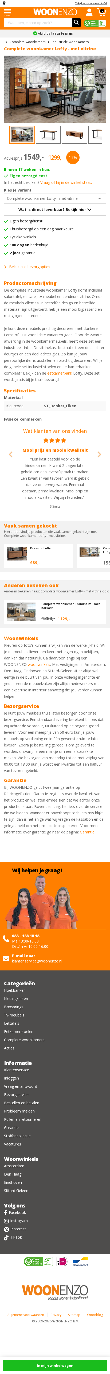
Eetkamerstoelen (18, 1031)
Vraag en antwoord (20, 1086)
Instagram (19, 1220)
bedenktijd (29, 244)
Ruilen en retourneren (22, 1119)
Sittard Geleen (16, 1190)
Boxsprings (13, 1006)
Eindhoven (13, 1182)
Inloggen (11, 1078)
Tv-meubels (14, 1015)
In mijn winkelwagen (55, 1365)
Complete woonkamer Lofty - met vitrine (42, 198)
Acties (9, 1048)
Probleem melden (19, 1111)
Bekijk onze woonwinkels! (91, 3)
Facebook (17, 1212)
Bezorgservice (16, 1094)
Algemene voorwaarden (25, 1315)
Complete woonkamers (24, 1039)
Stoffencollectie (17, 1135)
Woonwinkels (21, 1159)
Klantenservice (16, 1069)
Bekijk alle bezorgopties (29, 266)
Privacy (56, 1315)
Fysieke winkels (23, 236)
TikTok (16, 1237)
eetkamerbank (59, 373)
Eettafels (11, 1023)
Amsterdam (14, 1165)
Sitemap (74, 1315)
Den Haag (12, 1174)
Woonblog (95, 1315)
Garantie (87, 832)
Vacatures (12, 1144)
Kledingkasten (16, 998)
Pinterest (18, 1228)
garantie (23, 252)
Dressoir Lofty (40, 548)
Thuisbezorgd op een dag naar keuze (42, 228)
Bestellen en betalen (21, 1102)
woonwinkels (39, 664)
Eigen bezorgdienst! (26, 220)
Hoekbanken (15, 990)
